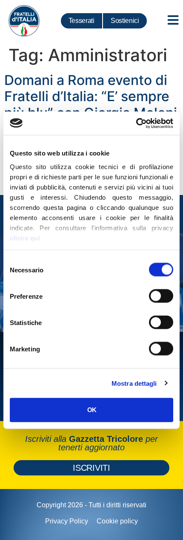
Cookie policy (117, 521)
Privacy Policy (66, 521)
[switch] (161, 296)
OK (91, 409)
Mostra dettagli (134, 383)
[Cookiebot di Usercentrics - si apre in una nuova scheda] (136, 123)
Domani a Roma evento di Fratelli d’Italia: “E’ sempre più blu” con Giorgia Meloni (90, 96)
